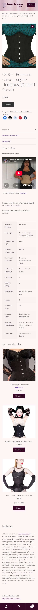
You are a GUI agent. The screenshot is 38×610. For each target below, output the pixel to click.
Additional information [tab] (10, 136)
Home (6, 14)
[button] (32, 26)
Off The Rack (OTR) (15, 14)
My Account (6, 606)
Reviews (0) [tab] (6, 141)
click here (23, 193)
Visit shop (8, 105)
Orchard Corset (27, 14)
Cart (29, 604)
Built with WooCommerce (11, 598)
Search (19, 606)
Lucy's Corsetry (24, 534)
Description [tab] (6, 130)
